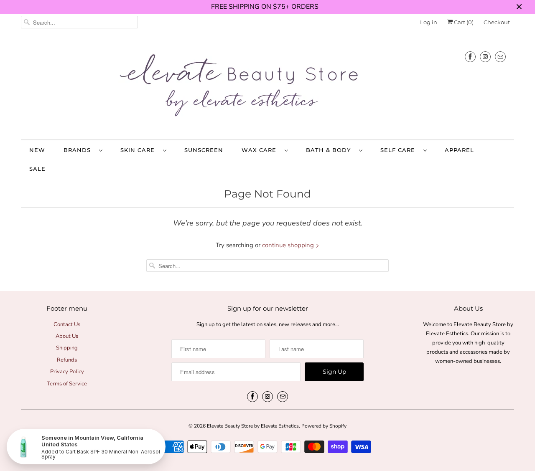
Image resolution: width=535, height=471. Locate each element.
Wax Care (261, 150)
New (37, 150)
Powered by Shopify (323, 426)
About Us (67, 336)
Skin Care (139, 150)
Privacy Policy (67, 371)
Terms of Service (67, 383)
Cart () (463, 22)
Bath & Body (330, 150)
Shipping (67, 348)
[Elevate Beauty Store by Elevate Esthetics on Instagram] (485, 56)
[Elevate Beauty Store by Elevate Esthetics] (267, 87)
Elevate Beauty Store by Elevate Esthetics (253, 426)
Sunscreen (203, 150)
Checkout (497, 22)
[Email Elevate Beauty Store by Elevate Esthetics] (500, 56)
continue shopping (289, 245)
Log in (428, 22)
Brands (79, 150)
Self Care (399, 150)
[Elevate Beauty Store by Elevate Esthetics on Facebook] (470, 56)
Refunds (67, 360)
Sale (37, 168)
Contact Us (67, 324)
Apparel (459, 150)
